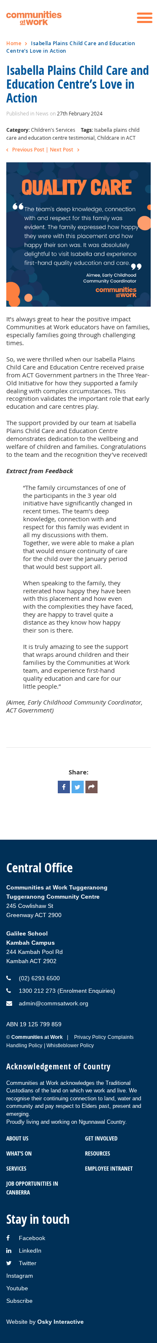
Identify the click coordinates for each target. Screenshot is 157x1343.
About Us (17, 1138)
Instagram (19, 1275)
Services (16, 1168)
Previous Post (28, 149)
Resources (97, 1153)
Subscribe (19, 1300)
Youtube (17, 1288)
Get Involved (101, 1138)
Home (13, 43)
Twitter (27, 1263)
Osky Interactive (60, 1321)
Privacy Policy (90, 1037)
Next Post (61, 149)
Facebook (32, 1238)
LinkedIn (30, 1250)
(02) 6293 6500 (39, 978)
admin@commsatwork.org (53, 1003)
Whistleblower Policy (70, 1045)
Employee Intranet (109, 1168)
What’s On (19, 1153)
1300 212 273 (37, 990)
